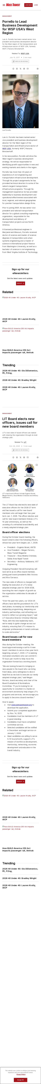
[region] (20, 1075)
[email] (28, 69)
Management (7, 16)
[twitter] (20, 69)
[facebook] (13, 69)
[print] (38, 69)
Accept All (20, 1080)
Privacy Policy (21, 1074)
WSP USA (25, 53)
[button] (3, 5)
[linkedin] (17, 69)
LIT (25, 442)
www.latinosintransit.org (21, 705)
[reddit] (24, 69)
